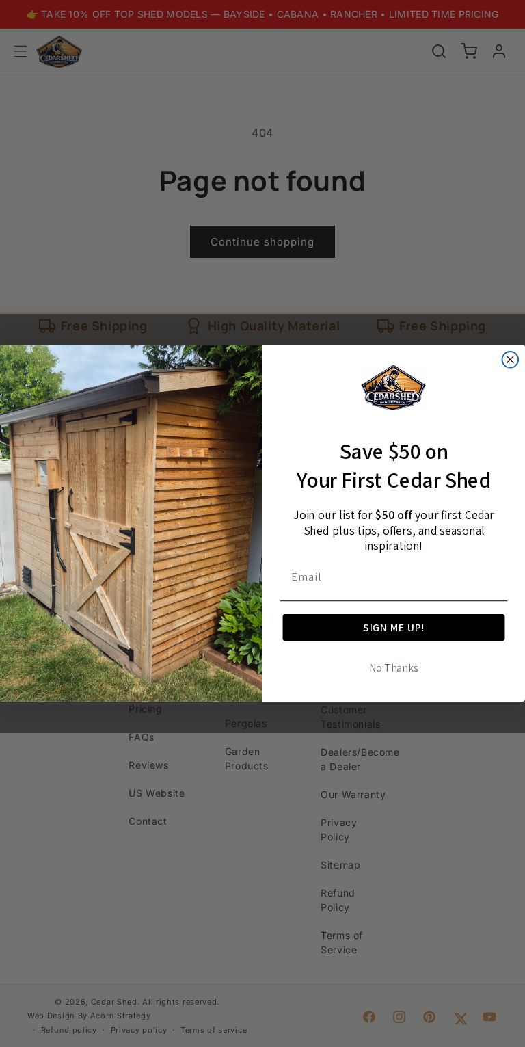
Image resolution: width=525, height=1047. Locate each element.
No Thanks (393, 668)
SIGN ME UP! (394, 627)
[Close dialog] (510, 360)
